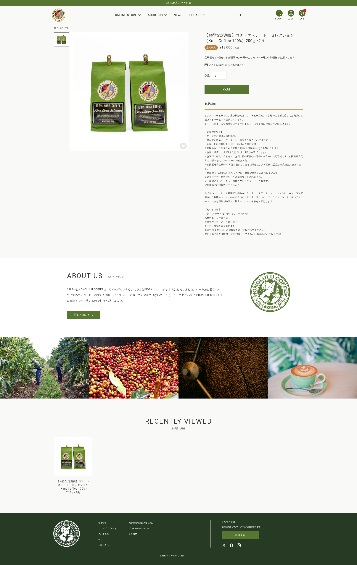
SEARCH (279, 19)
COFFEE (64, 28)
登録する (240, 535)
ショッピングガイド (107, 528)
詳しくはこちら (83, 314)
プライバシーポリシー (139, 528)
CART (302, 15)
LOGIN (291, 19)
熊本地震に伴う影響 (179, 2)
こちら (242, 65)
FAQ (100, 539)
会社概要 (133, 534)
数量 (207, 75)
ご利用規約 (103, 534)
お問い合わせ (104, 545)
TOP (56, 28)
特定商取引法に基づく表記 (141, 523)
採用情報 (102, 523)
